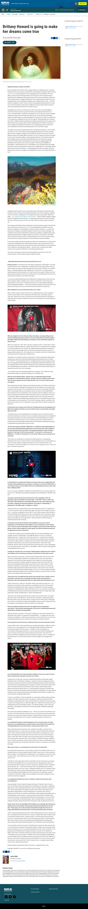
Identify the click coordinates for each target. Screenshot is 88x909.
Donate (83, 3)
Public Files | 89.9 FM (53, 889)
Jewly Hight (10, 37)
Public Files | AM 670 (35, 892)
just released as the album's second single (24, 216)
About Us (30, 14)
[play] (3, 10)
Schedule (21, 14)
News (2, 14)
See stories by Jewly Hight (17, 861)
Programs (15, 14)
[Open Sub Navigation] (5, 14)
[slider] (9, 10)
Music (9, 14)
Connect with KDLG (35, 889)
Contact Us (38, 14)
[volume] (7, 10)
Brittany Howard (12, 93)
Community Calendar (49, 14)
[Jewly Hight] (6, 860)
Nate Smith (27, 227)
